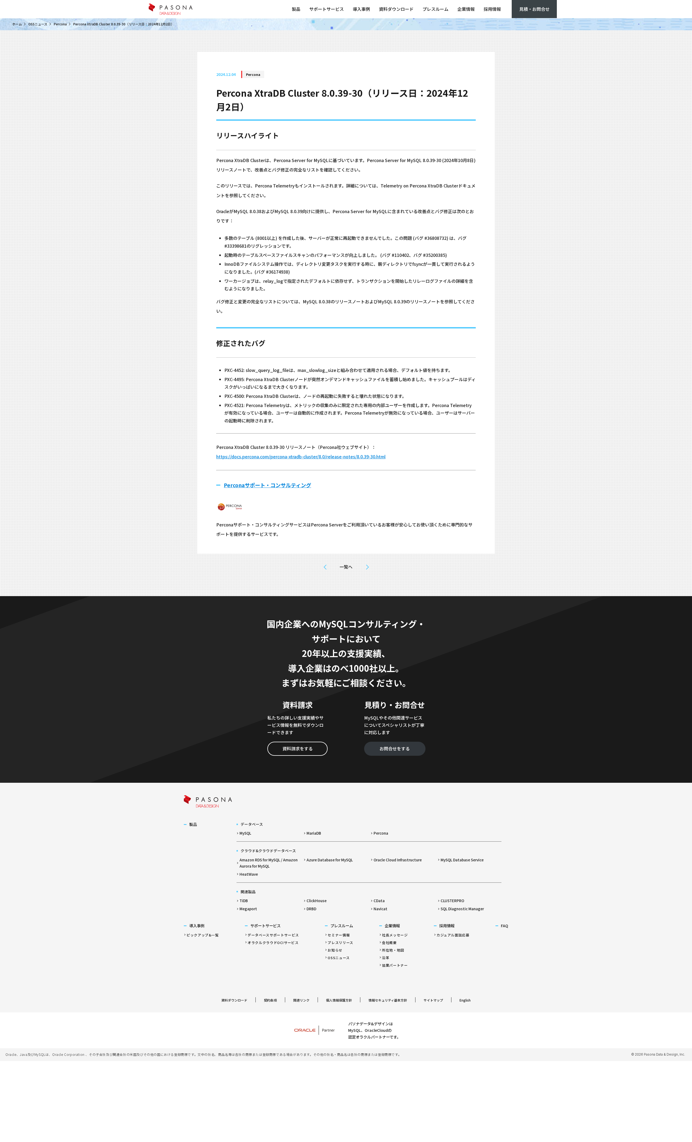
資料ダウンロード (396, 9)
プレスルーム (435, 9)
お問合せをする (395, 748)
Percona (60, 24)
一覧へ (346, 566)
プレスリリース (340, 942)
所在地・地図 (393, 950)
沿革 (385, 957)
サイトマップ (433, 1000)
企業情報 (466, 9)
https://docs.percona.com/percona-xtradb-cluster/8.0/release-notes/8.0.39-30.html (300, 456)
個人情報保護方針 (339, 1000)
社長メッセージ (395, 935)
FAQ (504, 925)
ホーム (17, 24)
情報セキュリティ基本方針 (387, 1000)
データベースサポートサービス (273, 935)
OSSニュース (37, 24)
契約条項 (270, 1000)
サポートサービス (326, 9)
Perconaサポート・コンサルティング (267, 485)
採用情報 (492, 9)
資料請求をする (297, 748)
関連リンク (301, 1000)
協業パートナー (395, 965)
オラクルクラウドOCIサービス (273, 942)
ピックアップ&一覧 (203, 935)
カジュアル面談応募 (453, 935)
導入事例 (361, 9)
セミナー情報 (339, 935)
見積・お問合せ (534, 9)
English (465, 1000)
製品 (296, 9)
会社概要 (389, 942)
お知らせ (335, 950)
